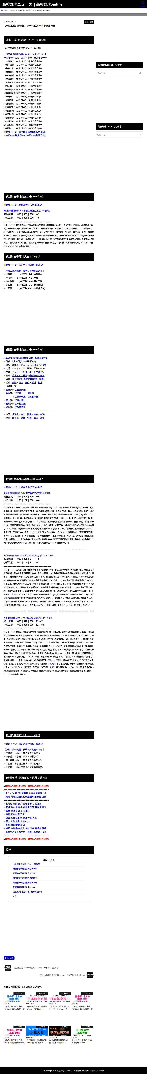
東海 (42, 414)
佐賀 (13, 828)
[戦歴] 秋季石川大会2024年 (24, 887)
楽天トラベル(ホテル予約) (33, 365)
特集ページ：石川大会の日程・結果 (23, 265)
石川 (34, 382)
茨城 (8, 807)
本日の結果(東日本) (15, 135)
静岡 (8, 814)
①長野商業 (20, 390)
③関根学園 (33, 397)
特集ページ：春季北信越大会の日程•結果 (26, 132)
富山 (27, 382)
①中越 (18, 393)
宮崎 (32, 828)
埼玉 (27, 807)
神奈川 (38, 807)
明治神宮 (30, 793)
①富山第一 (20, 400)
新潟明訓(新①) (11, 555)
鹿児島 (38, 828)
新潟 (21, 382)
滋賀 (8, 818)
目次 (15, 896)
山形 (29, 804)
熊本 (22, 828)
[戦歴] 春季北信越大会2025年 (25, 869)
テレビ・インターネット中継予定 (28, 372)
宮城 (34, 804)
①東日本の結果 (19, 375)
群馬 (18, 807)
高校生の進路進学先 (15, 832)
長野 (14, 382)
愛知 (13, 814)
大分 (27, 828)
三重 (22, 814)
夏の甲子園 (20, 793)
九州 (42, 418)
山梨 (22, 807)
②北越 (31, 393)
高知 (22, 825)
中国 (29, 418)
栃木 (13, 807)
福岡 (8, 828)
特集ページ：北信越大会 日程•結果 (23, 205)
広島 (13, 821)
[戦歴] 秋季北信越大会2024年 (25, 883)
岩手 (20, 804)
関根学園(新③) (12, 211)
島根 (22, 821)
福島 (39, 804)
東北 (23, 414)
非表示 (52, 860)
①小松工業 (20, 404)
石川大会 (10, 958)
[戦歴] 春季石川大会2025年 (24, 873)
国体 (37, 793)
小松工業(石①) (30, 211)
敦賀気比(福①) (12, 493)
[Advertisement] (49, 164)
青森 (15, 804)
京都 (13, 818)
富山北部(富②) (12, 618)
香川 (8, 825)
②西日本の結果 (37, 375)
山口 (27, 821)
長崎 (18, 828)
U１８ (43, 793)
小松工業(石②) (30, 493)
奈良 (18, 818)
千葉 (32, 807)
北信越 (15, 418)
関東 (29, 414)
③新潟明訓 (20, 397)
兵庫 (34, 818)
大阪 (29, 818)
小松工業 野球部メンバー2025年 (26, 864)
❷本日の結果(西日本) (38, 786)
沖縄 (44, 828)
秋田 (25, 804)
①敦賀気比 (20, 407)
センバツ (10, 793)
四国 (36, 418)
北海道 (15, 414)
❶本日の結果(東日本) (15, 786)
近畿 (23, 418)
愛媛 (18, 825)
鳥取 (18, 821)
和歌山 (23, 818)
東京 (36, 414)
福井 (40, 382)
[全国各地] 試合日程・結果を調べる (27, 892)
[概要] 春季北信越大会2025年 (25, 878)
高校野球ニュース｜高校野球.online (32, 4)
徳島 (13, 825)
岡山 (8, 821)
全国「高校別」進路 (37, 832)
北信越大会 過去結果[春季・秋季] (28, 379)
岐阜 (18, 814)
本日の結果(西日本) (36, 135)
